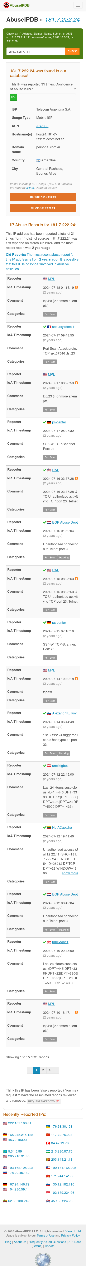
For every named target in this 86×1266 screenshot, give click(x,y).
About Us (20, 1241)
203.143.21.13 (61, 1159)
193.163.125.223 (20, 1167)
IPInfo (30, 188)
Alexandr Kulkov (64, 713)
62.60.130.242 (18, 1200)
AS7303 (42, 125)
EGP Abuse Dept (65, 522)
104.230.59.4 (18, 1189)
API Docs (74, 1241)
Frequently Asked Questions (47, 1241)
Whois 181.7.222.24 (43, 208)
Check (72, 51)
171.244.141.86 (62, 1175)
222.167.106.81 (19, 1123)
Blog (8, 1241)
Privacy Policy (70, 1235)
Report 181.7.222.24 (43, 197)
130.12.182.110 (62, 1184)
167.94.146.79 (18, 1184)
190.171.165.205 (63, 1167)
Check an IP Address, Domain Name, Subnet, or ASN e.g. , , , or (39, 37)
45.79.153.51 (18, 1139)
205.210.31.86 (18, 1156)
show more (70, 873)
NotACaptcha (62, 827)
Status (37, 1246)
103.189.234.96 (62, 1192)
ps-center (59, 422)
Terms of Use (45, 1235)
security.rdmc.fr (63, 326)
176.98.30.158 (61, 1126)
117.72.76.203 (61, 1134)
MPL (51, 278)
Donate (49, 1246)
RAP (55, 469)
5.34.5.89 (15, 1151)
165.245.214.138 (20, 1134)
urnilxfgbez (60, 765)
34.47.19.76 (60, 1142)
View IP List (73, 1231)
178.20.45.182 (18, 1172)
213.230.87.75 (61, 1151)
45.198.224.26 (61, 1200)
